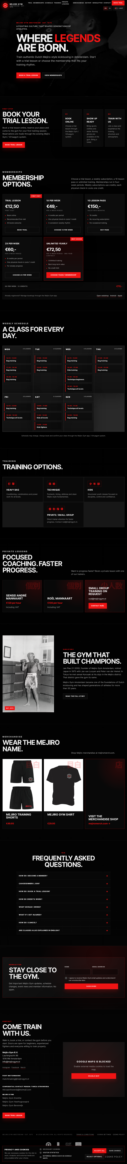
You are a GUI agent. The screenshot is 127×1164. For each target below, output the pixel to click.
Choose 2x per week (22, 275)
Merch (23, 1067)
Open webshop (103, 296)
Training (57, 3)
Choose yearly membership (63, 275)
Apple (120, 296)
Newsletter (97, 3)
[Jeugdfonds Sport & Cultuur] (68, 1145)
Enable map (93, 1076)
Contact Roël (97, 606)
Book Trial (118, 3)
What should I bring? (30, 907)
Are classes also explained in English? (39, 930)
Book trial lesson (13, 145)
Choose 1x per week (63, 230)
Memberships (38, 3)
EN (106, 8)
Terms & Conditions (85, 1134)
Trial (30, 3)
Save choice (115, 1151)
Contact (107, 3)
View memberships (53, 75)
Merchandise (78, 3)
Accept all (99, 1151)
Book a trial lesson (28, 75)
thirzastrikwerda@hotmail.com (16, 1089)
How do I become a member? (33, 876)
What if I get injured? (30, 915)
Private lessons (65, 3)
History (88, 3)
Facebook (15, 1067)
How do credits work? (30, 899)
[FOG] (48, 1145)
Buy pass (104, 230)
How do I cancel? (28, 923)
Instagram (6, 1067)
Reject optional (94, 1157)
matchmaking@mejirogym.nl (15, 1079)
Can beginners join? (29, 884)
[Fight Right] (58, 1145)
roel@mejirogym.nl (97, 598)
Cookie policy (119, 1134)
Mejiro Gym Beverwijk (12, 1105)
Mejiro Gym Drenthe (11, 1098)
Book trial (22, 230)
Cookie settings (104, 1134)
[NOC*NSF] (78, 1145)
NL (110, 8)
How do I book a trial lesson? (34, 891)
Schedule (49, 3)
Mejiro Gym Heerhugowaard (15, 1101)
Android (113, 296)
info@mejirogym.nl (11, 1061)
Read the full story (75, 696)
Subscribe (91, 986)
